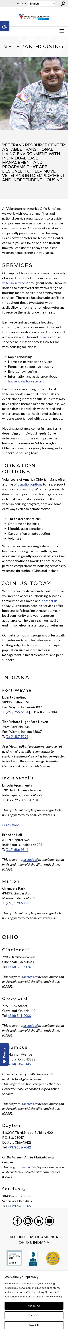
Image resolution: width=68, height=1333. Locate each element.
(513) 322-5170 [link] (19, 967)
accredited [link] (30, 859)
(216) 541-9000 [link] (19, 1015)
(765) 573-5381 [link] (17, 903)
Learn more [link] (10, 825)
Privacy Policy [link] (54, 1296)
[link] (4, 26)
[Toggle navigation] (5, 31)
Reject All (34, 1325)
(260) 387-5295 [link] (17, 736)
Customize (34, 1315)
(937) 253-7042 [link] (19, 1147)
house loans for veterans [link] (26, 381)
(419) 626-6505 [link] (19, 1206)
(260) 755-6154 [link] (17, 712)
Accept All (34, 1305)
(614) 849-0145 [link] (19, 1064)
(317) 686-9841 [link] (17, 849)
